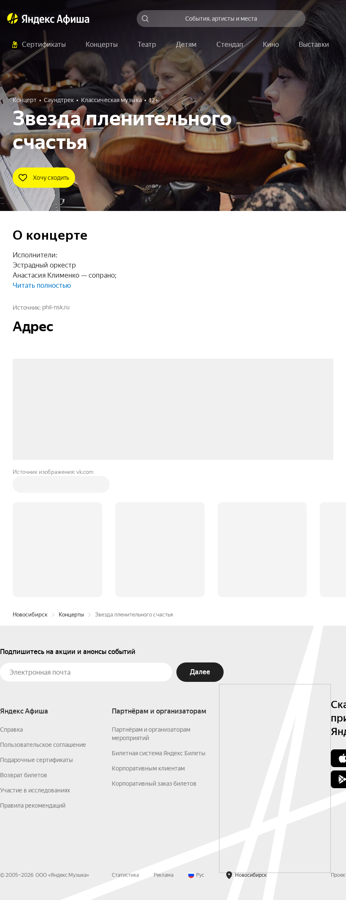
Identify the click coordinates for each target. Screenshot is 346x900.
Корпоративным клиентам (148, 640)
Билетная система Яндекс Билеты (158, 625)
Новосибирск (30, 487)
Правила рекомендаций (32, 677)
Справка (11, 601)
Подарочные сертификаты (36, 632)
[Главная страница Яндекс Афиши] (12, 18)
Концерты (71, 487)
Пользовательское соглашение (43, 617)
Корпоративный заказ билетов (154, 655)
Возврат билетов (23, 647)
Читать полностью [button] (42, 285)
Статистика (125, 747)
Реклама (163, 747)
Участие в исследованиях (35, 662)
